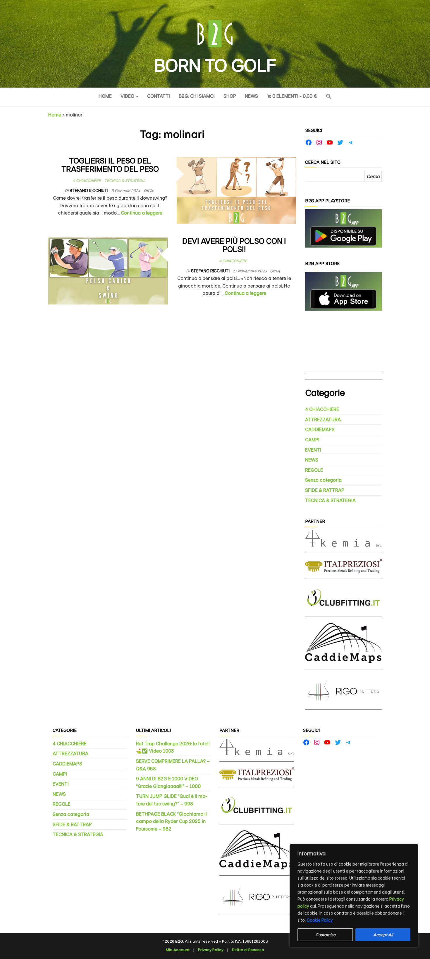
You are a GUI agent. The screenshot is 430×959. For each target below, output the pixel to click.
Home (105, 96)
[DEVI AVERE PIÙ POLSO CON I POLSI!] (108, 270)
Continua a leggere (141, 213)
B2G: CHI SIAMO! (197, 96)
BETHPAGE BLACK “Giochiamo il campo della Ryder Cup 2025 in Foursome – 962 (171, 821)
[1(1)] (343, 228)
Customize (325, 934)
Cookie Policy (320, 920)
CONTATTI (158, 96)
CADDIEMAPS (320, 430)
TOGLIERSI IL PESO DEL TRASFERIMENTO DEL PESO (110, 165)
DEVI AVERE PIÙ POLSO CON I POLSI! (234, 245)
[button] (328, 97)
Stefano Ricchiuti (89, 190)
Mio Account (178, 949)
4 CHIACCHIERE (87, 180)
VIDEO (128, 96)
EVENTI (313, 450)
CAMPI (312, 440)
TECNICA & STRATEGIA (124, 180)
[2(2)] (343, 291)
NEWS (251, 96)
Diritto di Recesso (248, 949)
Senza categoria (323, 480)
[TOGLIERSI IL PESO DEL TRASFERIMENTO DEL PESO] (236, 190)
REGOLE (314, 470)
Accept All (383, 934)
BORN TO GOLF (215, 66)
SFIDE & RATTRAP (324, 490)
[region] (354, 895)
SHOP (229, 96)
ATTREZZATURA (323, 420)
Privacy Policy (210, 949)
